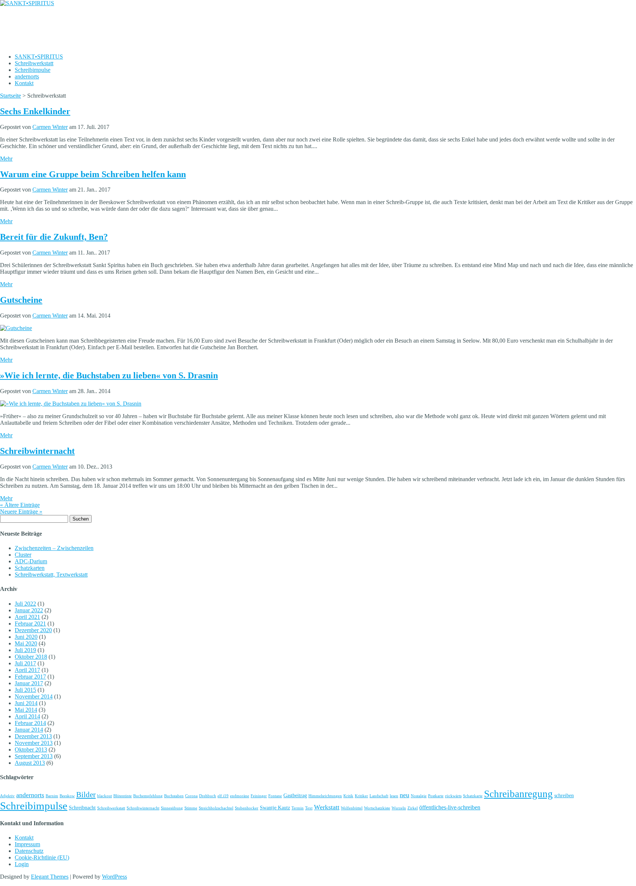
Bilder (86, 795)
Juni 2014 (26, 703)
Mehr (6, 158)
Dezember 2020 (33, 630)
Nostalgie (419, 796)
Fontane (275, 796)
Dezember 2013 (33, 736)
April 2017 (27, 670)
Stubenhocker (246, 808)
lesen (394, 796)
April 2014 (27, 716)
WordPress (114, 876)
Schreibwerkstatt (34, 63)
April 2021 (27, 617)
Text (308, 808)
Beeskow (67, 796)
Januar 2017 (29, 683)
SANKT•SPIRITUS (39, 56)
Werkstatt (326, 807)
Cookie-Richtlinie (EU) (42, 857)
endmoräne (239, 796)
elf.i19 (223, 796)
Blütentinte (122, 796)
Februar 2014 (30, 723)
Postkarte (436, 796)
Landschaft (379, 796)
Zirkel (412, 808)
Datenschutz (29, 851)
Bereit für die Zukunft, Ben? (54, 237)
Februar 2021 (30, 623)
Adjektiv (7, 796)
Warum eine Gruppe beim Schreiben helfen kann (93, 174)
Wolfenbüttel (352, 808)
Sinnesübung (172, 808)
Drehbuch (207, 796)
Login (22, 864)
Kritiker (361, 796)
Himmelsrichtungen (325, 796)
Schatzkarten (30, 568)
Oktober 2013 (31, 749)
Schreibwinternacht (37, 451)
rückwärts (453, 796)
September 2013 (34, 756)
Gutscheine (21, 300)
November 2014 (34, 696)
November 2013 (34, 743)
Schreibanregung (518, 793)
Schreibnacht (82, 807)
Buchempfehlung (148, 796)
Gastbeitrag (295, 795)
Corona (191, 796)
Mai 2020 (26, 643)
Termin (298, 808)
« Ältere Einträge (20, 505)
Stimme (190, 808)
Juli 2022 (25, 603)
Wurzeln (399, 808)
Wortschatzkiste (377, 808)
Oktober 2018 (31, 657)
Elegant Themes (49, 876)
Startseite (10, 95)
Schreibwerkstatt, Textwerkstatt (51, 574)
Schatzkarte (473, 796)
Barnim (52, 796)
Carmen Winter (50, 127)
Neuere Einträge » (21, 511)
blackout (104, 796)
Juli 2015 (25, 690)
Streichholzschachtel (216, 808)
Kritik (348, 796)
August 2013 (30, 763)
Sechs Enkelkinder (35, 111)
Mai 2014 (26, 710)
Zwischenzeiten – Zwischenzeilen (54, 548)
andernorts (27, 76)
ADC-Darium (31, 561)
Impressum (27, 844)
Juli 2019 (25, 650)
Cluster (23, 554)
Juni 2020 (26, 637)
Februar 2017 (30, 676)
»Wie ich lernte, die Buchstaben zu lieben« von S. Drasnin (109, 375)
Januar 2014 (29, 729)
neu (404, 795)
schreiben (564, 795)
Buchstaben (174, 796)
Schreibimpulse (32, 70)
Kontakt (24, 83)
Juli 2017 (25, 663)
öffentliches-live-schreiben (449, 807)
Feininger (259, 796)
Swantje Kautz (275, 807)
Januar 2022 (29, 610)
